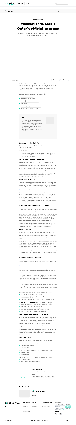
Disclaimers (69, 14)
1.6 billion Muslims (42, 168)
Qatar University (24, 347)
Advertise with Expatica (36, 404)
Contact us (25, 408)
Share (65, 79)
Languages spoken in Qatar (27, 96)
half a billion (25, 162)
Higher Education (60, 11)
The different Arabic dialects (27, 105)
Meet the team (25, 406)
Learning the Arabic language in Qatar (29, 108)
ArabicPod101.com (25, 352)
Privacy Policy (62, 409)
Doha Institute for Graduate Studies (29, 344)
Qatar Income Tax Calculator (47, 404)
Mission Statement (26, 411)
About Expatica (26, 404)
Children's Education (53, 11)
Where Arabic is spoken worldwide (28, 98)
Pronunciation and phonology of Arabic (30, 101)
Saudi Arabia (40, 299)
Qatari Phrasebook (25, 359)
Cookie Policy (46, 420)
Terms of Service (40, 420)
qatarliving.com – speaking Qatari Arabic (30, 361)
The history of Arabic (25, 100)
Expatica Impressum (26, 409)
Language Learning (67, 11)
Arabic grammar (24, 103)
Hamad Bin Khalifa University (27, 345)
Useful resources (24, 110)
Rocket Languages (25, 354)
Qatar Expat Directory (46, 406)
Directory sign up (35, 406)
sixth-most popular (33, 173)
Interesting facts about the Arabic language (31, 106)
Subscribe (68, 406)
